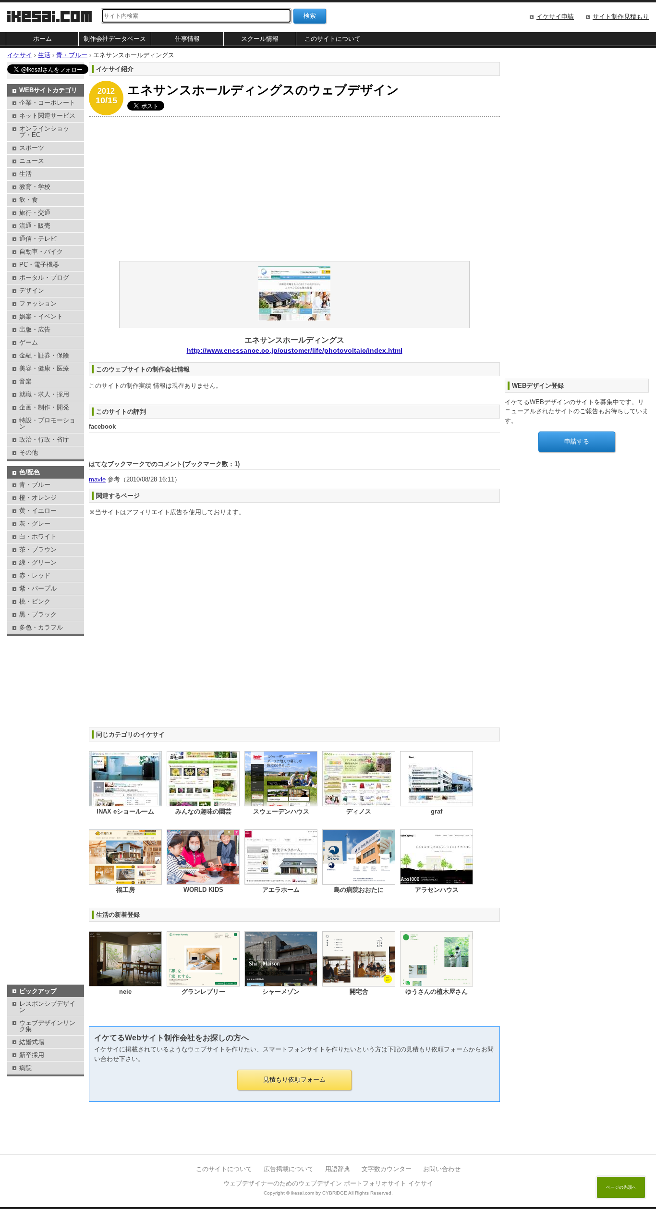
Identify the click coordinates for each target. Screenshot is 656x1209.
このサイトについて (332, 38)
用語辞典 (337, 1168)
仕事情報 (187, 38)
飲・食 (28, 199)
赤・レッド (34, 575)
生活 (25, 173)
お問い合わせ (442, 1168)
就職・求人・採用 (44, 394)
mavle (97, 479)
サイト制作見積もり (621, 16)
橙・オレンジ (38, 497)
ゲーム (28, 342)
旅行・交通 (34, 212)
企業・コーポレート (47, 102)
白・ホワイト (38, 536)
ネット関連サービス (47, 115)
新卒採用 (31, 1055)
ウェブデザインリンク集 (47, 1026)
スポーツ (31, 147)
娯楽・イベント (41, 316)
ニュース (31, 160)
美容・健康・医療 (44, 368)
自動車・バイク (41, 251)
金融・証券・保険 (44, 355)
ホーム (42, 38)
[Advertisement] (294, 189)
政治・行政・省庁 (44, 439)
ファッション (38, 303)
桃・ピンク (34, 601)
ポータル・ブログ (44, 277)
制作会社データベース (115, 38)
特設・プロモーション (47, 423)
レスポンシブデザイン (47, 1006)
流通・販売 (34, 225)
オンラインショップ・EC (44, 131)
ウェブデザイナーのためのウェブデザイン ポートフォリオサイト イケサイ (328, 1183)
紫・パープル (38, 588)
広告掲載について (289, 1168)
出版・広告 (34, 329)
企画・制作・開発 (44, 407)
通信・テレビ (38, 238)
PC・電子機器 (39, 264)
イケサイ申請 (555, 16)
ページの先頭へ (621, 1187)
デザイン (31, 290)
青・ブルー (34, 484)
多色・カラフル (41, 627)
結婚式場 (31, 1042)
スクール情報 (260, 38)
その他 (28, 452)
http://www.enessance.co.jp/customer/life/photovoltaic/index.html (294, 350)
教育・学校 (34, 186)
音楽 (25, 381)
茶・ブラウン (38, 549)
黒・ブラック (38, 614)
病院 (25, 1068)
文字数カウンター (387, 1168)
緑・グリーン (38, 562)
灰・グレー (34, 523)
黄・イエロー (38, 510)
